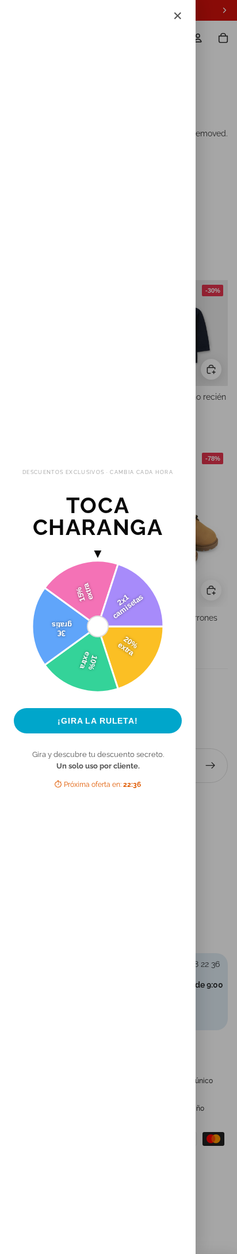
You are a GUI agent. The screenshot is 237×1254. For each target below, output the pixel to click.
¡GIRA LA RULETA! (98, 720)
